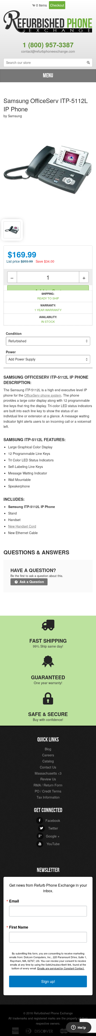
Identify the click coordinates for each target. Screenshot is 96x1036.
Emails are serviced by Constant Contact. (60, 968)
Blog (48, 749)
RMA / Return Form (48, 785)
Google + (48, 836)
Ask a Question (31, 581)
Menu (48, 75)
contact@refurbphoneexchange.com (48, 51)
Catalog (48, 761)
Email (14, 901)
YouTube (49, 843)
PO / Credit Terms (48, 791)
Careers (48, 755)
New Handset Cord (22, 526)
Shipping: (48, 296)
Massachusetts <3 (48, 773)
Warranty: (48, 307)
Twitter (49, 828)
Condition (14, 333)
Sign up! (48, 981)
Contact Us (48, 767)
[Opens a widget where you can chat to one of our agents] (78, 1028)
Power (11, 352)
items (41, 5)
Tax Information (48, 797)
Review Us (48, 779)
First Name (18, 927)
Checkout (57, 5)
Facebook (49, 820)
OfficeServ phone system (42, 395)
